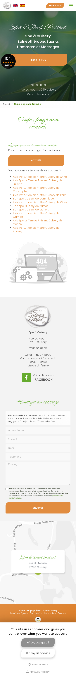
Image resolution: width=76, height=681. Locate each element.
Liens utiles (50, 613)
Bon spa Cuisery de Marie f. (31, 209)
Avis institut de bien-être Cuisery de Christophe (36, 189)
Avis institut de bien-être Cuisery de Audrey (36, 229)
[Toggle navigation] (71, 5)
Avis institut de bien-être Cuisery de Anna (40, 177)
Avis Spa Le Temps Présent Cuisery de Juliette (38, 182)
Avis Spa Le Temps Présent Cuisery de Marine (38, 222)
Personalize (39, 664)
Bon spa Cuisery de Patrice (31, 206)
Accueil (6, 104)
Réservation (55, 5)
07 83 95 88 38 (38, 85)
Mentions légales (19, 613)
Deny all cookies (39, 653)
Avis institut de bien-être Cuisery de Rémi (40, 195)
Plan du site (36, 613)
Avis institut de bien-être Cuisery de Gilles (40, 202)
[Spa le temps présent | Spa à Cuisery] (14, 5)
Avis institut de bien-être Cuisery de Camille (36, 215)
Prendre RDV (38, 60)
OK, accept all (39, 642)
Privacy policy (39, 672)
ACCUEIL (36, 160)
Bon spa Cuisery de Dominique (33, 198)
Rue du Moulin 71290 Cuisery (38, 89)
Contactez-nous (38, 94)
